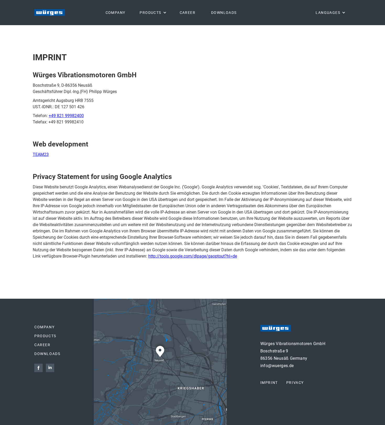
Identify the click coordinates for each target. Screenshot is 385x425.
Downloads (47, 354)
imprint (269, 382)
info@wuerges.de (277, 365)
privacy (295, 382)
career (42, 345)
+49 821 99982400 (66, 115)
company (44, 327)
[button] (152, 12)
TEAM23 (41, 154)
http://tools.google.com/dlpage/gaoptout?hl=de (192, 256)
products (45, 336)
